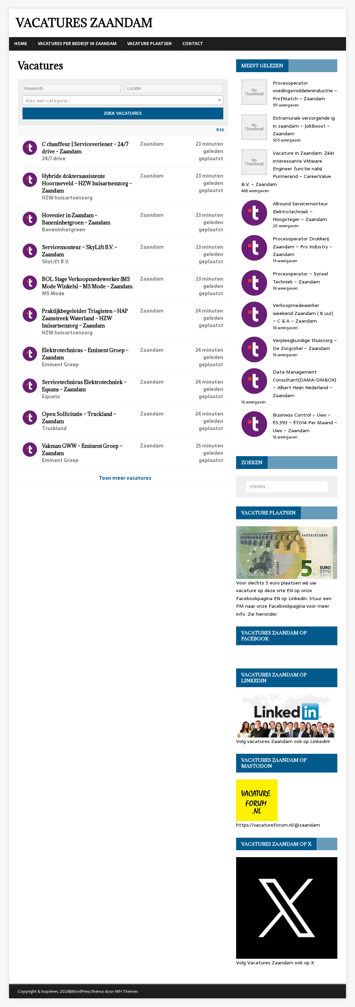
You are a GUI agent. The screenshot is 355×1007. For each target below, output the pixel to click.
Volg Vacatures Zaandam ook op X (275, 962)
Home (20, 43)
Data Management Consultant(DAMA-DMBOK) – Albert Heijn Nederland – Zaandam (304, 383)
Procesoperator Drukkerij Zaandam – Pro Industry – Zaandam (302, 246)
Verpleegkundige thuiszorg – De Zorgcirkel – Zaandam (305, 344)
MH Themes (126, 991)
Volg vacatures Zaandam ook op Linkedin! (283, 741)
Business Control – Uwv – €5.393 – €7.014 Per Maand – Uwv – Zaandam (305, 422)
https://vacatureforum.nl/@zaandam (278, 825)
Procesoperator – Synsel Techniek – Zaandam (300, 277)
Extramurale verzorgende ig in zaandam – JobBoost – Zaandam (304, 125)
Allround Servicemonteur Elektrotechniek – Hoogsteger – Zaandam (300, 211)
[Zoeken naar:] (286, 487)
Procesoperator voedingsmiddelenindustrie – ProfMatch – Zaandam (305, 90)
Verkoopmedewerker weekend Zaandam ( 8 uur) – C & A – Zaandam (303, 313)
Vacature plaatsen (149, 43)
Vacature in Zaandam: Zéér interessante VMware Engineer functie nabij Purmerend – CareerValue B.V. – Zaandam (288, 168)
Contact (192, 43)
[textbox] (123, 100)
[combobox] (123, 100)
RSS (220, 130)
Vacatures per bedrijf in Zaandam (77, 43)
